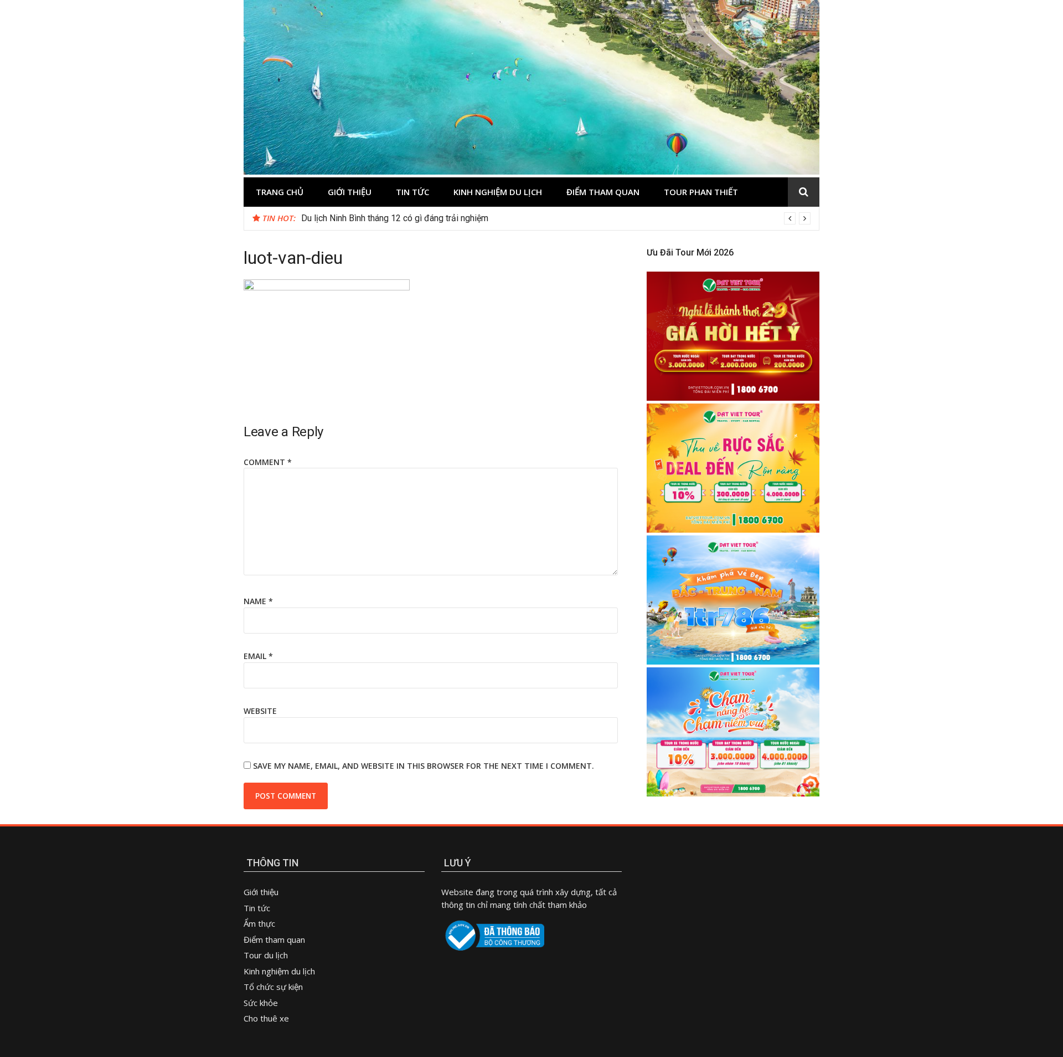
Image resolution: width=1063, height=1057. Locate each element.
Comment (268, 462)
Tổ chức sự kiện (273, 986)
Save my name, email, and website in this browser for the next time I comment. (423, 765)
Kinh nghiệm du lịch (497, 191)
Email (258, 656)
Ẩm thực (260, 923)
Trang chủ (279, 191)
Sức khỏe (261, 1002)
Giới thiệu (349, 191)
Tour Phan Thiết (701, 191)
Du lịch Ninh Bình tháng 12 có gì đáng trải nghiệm (394, 218)
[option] (556, 218)
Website (260, 711)
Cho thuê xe (266, 1018)
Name (258, 601)
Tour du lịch (266, 955)
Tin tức (412, 191)
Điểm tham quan (602, 191)
